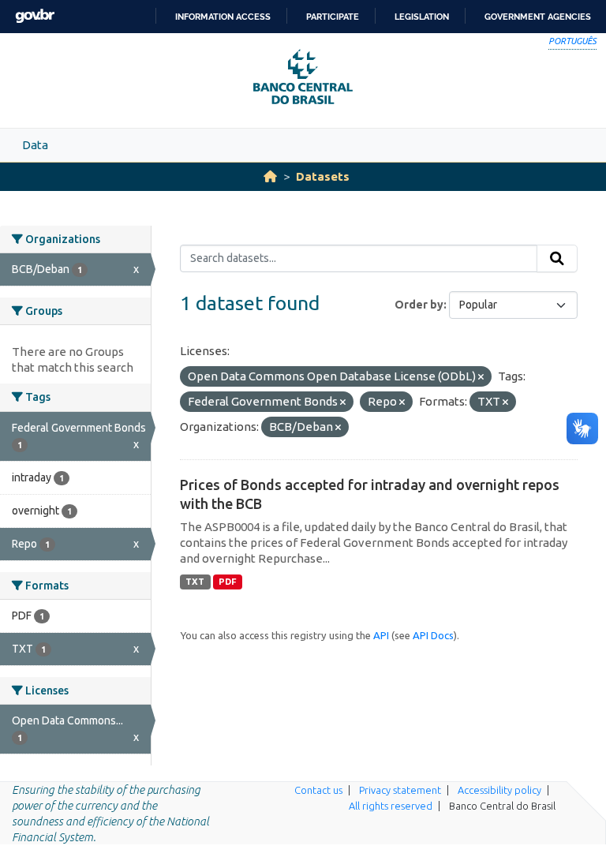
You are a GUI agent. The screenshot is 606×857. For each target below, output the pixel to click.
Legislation (422, 16)
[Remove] (481, 377)
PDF (228, 581)
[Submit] (557, 259)
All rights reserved (390, 805)
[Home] (270, 176)
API (381, 635)
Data (35, 145)
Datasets (323, 176)
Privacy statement (400, 789)
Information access (223, 16)
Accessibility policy (499, 789)
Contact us (318, 789)
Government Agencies (537, 16)
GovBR (34, 16)
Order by (419, 304)
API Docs (433, 635)
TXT (194, 581)
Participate (332, 16)
